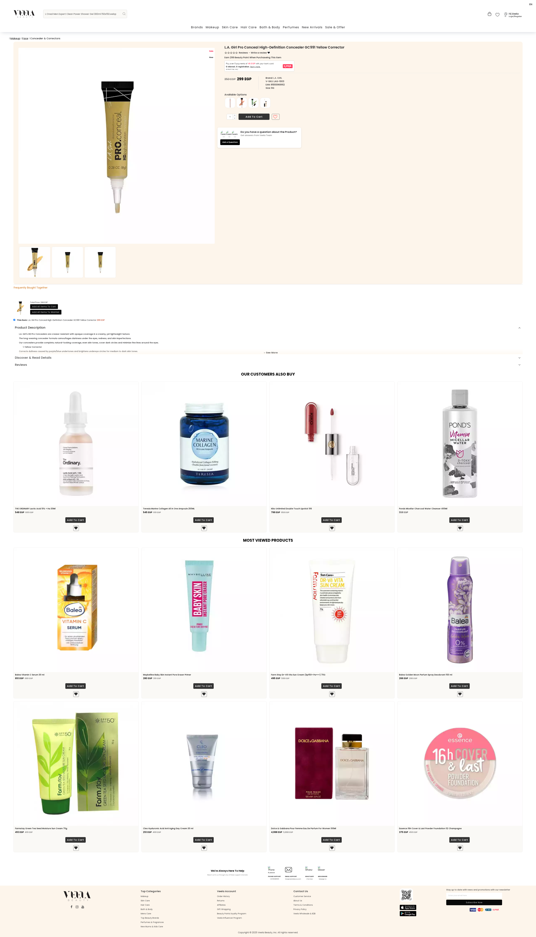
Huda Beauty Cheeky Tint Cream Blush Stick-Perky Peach (300, 828)
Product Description (30, 327)
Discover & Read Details (33, 357)
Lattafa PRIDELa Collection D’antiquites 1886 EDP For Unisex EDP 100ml (433, 828)
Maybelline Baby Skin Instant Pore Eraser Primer (167, 674)
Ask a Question (230, 142)
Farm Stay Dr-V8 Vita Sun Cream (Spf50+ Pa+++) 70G (298, 674)
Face (25, 38)
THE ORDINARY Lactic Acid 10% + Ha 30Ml (35, 508)
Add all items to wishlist (45, 312)
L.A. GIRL (277, 78)
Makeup (15, 38)
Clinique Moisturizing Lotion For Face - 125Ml (165, 828)
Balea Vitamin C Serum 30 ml (29, 674)
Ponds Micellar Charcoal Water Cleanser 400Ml (423, 508)
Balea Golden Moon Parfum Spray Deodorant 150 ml (425, 674)
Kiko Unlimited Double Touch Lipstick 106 (291, 508)
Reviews (21, 365)
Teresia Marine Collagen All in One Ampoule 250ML (169, 508)
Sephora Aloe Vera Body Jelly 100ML (33, 828)
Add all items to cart (44, 306)
